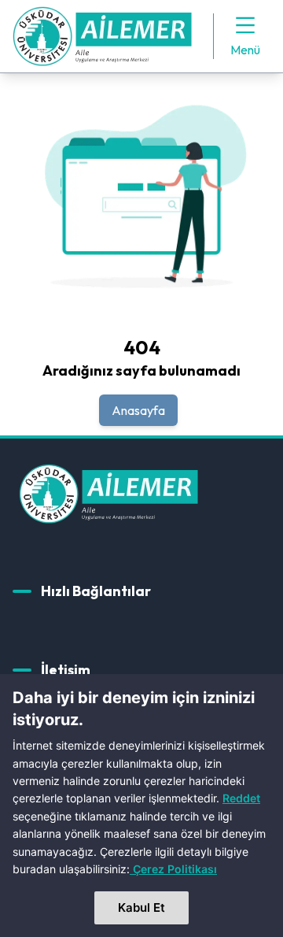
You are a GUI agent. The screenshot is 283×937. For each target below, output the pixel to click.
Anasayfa (138, 410)
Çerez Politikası (175, 869)
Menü (245, 49)
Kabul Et (141, 907)
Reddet (241, 798)
